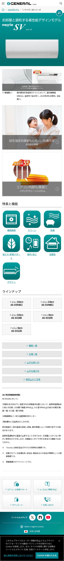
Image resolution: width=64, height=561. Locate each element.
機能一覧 (33, 345)
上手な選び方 (33, 370)
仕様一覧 (33, 354)
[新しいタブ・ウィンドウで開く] (32, 515)
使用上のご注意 (33, 379)
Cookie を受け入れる (47, 555)
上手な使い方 (33, 362)
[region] (32, 548)
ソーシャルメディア (19, 517)
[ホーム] (3, 10)
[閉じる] (59, 541)
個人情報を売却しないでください (18, 555)
